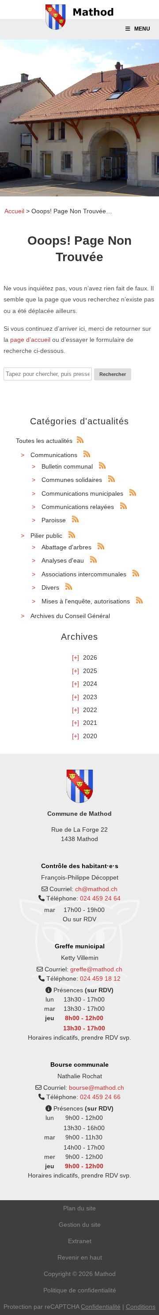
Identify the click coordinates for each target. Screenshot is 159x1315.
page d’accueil (30, 339)
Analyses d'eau (63, 560)
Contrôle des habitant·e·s (79, 865)
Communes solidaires (72, 479)
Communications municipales (82, 493)
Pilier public (46, 535)
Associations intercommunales (84, 574)
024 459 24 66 (100, 1096)
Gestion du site (80, 1224)
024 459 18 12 (100, 978)
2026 (90, 657)
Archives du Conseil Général (70, 615)
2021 (90, 722)
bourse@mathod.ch (96, 1087)
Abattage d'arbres (66, 547)
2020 (90, 736)
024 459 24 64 (100, 898)
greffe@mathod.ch (96, 969)
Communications (53, 454)
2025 (90, 670)
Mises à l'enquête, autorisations (86, 601)
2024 (90, 683)
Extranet (79, 1241)
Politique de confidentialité (79, 1290)
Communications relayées (78, 506)
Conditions (140, 1306)
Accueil (14, 211)
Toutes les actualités (44, 440)
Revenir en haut (79, 1257)
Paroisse (54, 520)
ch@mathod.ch (96, 888)
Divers (50, 587)
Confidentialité (101, 1306)
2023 (90, 697)
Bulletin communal (67, 466)
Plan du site (79, 1208)
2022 (90, 709)
